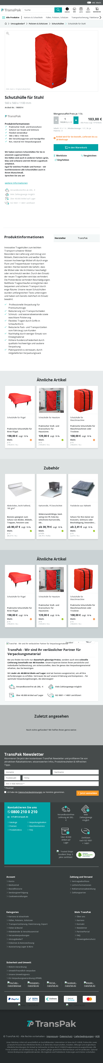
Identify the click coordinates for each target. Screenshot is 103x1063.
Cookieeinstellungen (18, 896)
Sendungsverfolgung (18, 892)
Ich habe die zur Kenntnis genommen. (36, 792)
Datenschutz (66, 1036)
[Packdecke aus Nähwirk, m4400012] (83, 489)
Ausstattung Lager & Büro (21, 946)
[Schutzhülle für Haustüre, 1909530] (51, 401)
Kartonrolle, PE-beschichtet (50, 505)
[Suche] (58, 10)
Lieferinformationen (81, 885)
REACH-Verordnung (18, 967)
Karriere (80, 920)
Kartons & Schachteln (33, 17)
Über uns (81, 916)
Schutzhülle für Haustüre (49, 417)
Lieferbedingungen (84, 1036)
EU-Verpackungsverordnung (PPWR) (25, 978)
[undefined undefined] (85, 855)
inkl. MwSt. (96, 2)
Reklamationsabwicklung (83, 888)
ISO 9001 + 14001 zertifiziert (22, 203)
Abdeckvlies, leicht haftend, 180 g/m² (19, 507)
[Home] (6, 23)
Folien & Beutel (16, 928)
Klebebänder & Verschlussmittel (23, 931)
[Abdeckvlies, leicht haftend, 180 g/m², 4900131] (20, 489)
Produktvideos (15, 830)
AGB (97, 1036)
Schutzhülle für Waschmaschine (77, 418)
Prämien (13, 826)
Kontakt (80, 924)
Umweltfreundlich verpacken (22, 970)
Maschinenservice (37, 826)
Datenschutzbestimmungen (30, 792)
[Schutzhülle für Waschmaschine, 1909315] (83, 401)
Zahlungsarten (79, 892)
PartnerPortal (83, 931)
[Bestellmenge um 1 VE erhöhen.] (75, 120)
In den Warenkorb (77, 147)
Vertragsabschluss (80, 881)
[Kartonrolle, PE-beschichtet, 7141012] (51, 489)
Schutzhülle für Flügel (16, 417)
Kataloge (13, 822)
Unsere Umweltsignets (19, 974)
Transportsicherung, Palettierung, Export (28, 924)
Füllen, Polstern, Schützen (57, 17)
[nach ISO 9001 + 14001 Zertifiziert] (85, 831)
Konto (11, 881)
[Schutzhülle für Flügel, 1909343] (20, 401)
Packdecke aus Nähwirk (80, 505)
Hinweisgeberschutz (86, 939)
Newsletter (82, 928)
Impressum (52, 1036)
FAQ (31, 830)
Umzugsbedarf (16, 939)
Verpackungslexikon (37, 822)
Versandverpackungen (19, 935)
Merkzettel (14, 885)
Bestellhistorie (15, 888)
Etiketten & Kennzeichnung (21, 943)
